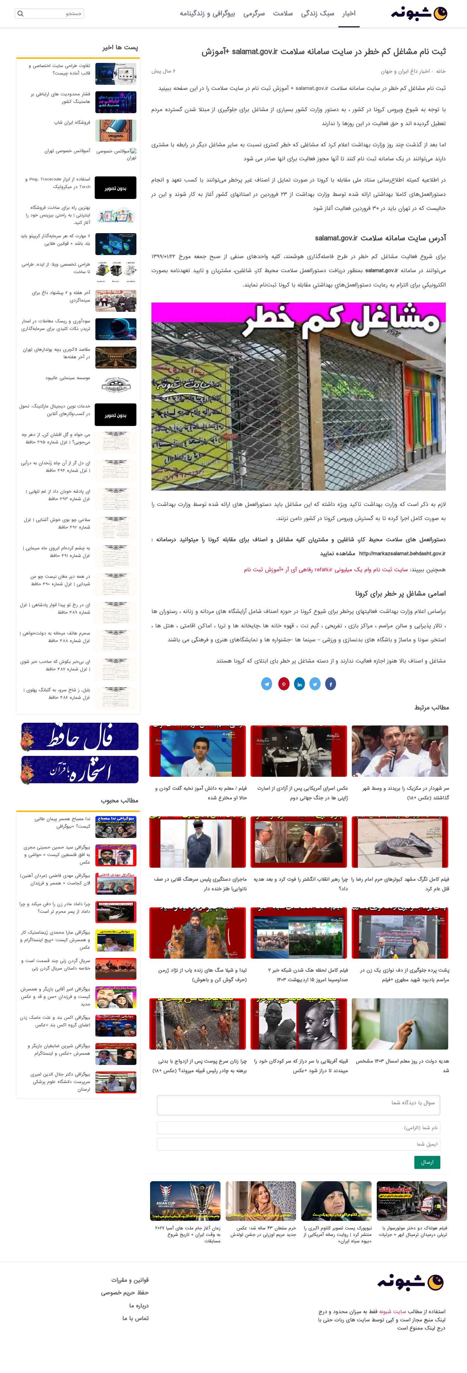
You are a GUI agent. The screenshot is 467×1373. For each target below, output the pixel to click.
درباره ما (139, 1306)
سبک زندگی (317, 14)
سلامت (283, 14)
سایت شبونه (392, 1312)
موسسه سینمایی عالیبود (67, 378)
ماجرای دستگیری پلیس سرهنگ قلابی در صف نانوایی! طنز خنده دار (200, 884)
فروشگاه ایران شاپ (72, 122)
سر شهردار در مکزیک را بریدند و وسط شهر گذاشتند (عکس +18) (406, 793)
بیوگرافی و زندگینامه (207, 14)
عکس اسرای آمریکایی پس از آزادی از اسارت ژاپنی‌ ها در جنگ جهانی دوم (302, 793)
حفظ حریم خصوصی (125, 1293)
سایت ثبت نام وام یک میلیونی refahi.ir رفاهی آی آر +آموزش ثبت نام (326, 569)
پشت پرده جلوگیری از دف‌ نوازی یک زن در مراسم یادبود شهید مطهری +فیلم (404, 975)
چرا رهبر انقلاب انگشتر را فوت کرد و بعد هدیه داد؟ (301, 884)
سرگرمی (254, 14)
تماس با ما (135, 1318)
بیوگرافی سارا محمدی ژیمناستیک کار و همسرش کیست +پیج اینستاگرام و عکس (55, 940)
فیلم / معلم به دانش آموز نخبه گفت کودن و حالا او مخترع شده (201, 793)
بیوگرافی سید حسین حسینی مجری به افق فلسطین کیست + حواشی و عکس (57, 855)
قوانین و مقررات (130, 1280)
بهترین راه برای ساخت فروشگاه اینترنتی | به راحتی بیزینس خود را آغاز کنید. (58, 215)
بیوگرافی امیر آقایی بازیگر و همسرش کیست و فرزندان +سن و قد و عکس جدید (55, 997)
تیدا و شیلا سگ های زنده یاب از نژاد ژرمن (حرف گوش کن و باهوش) (202, 975)
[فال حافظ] (80, 750)
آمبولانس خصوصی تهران (67, 151)
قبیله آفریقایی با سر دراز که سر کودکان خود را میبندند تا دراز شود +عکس (301, 1066)
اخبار (349, 14)
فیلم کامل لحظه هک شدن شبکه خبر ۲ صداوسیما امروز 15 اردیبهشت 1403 (308, 975)
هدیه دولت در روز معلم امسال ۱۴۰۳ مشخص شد (402, 1066)
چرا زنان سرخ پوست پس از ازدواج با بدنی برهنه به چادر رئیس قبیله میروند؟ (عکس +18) (199, 1066)
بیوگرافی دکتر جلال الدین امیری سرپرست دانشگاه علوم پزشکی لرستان (60, 1082)
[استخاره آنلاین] (80, 783)
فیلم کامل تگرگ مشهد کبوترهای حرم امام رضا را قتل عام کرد (400, 884)
